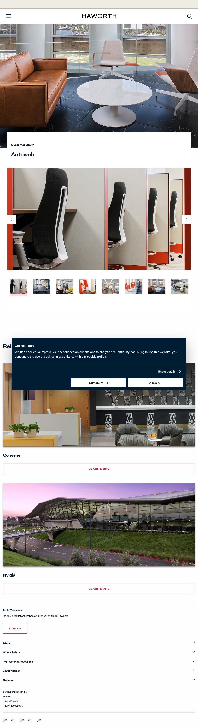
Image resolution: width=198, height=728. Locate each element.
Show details (167, 371)
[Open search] (189, 16)
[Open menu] (9, 16)
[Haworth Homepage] (99, 16)
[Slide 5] (110, 286)
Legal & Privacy (10, 701)
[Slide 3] (64, 286)
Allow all (155, 382)
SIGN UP (15, 628)
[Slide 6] (134, 286)
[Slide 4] (87, 286)
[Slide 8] (180, 286)
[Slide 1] (18, 286)
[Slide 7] (157, 286)
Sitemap (7, 696)
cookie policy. (97, 356)
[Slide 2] (41, 286)
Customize (96, 382)
